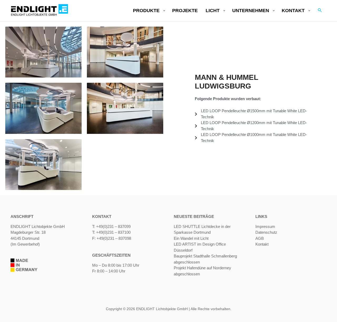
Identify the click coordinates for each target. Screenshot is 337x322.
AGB (259, 238)
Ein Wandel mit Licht (191, 238)
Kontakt (262, 244)
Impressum (265, 226)
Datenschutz (266, 232)
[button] (320, 10)
